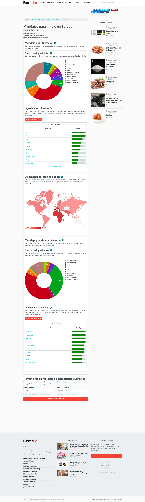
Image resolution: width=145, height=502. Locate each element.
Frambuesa (29, 335)
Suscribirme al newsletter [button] (106, 456)
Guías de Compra (28, 461)
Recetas (77, 3)
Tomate (28, 146)
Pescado (28, 153)
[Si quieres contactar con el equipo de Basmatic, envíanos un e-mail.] (113, 3)
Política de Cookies (104, 499)
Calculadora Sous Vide (30, 471)
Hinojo (64, 19)
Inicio (43, 3)
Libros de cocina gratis (30, 474)
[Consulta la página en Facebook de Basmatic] (101, 3)
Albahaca (29, 149)
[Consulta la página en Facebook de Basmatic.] (97, 472)
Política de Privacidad (116, 499)
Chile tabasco (30, 345)
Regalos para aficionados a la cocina (34, 458)
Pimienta (28, 352)
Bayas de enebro (31, 362)
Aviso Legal (95, 499)
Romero (28, 332)
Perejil (28, 160)
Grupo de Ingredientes (33, 119)
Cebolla (28, 143)
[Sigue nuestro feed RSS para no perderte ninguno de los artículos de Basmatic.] (116, 3)
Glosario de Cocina (28, 476)
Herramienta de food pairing (31, 469)
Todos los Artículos (29, 482)
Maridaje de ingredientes (53, 19)
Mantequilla (29, 163)
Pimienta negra (30, 156)
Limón (28, 356)
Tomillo (28, 139)
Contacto (26, 484)
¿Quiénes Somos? (28, 487)
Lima (27, 359)
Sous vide (50, 3)
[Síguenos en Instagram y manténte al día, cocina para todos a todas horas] (107, 3)
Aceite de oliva (30, 136)
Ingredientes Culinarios (37, 19)
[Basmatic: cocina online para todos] (30, 3)
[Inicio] (30, 441)
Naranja (28, 342)
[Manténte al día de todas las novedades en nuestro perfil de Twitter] (104, 3)
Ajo (27, 132)
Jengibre (28, 338)
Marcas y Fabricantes (29, 479)
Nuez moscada (30, 349)
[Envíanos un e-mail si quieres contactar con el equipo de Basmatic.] (111, 472)
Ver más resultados (56, 167)
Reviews (25, 464)
